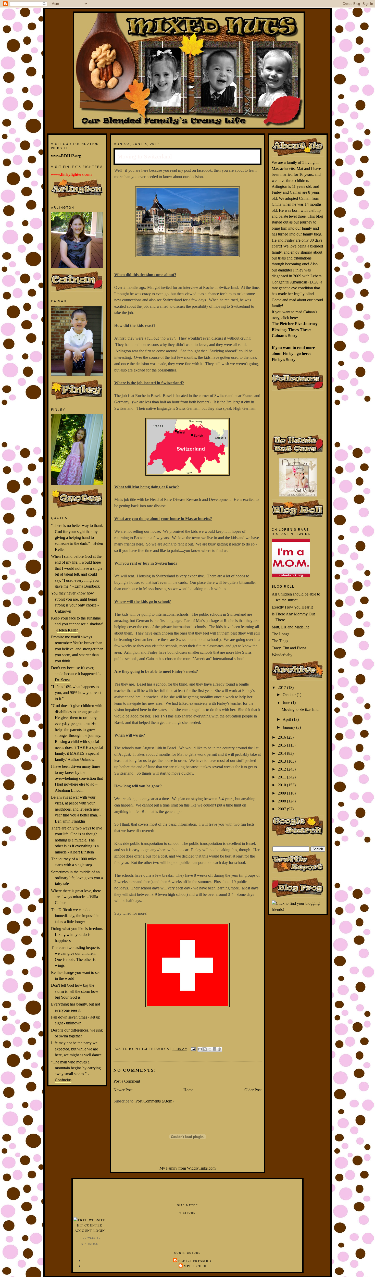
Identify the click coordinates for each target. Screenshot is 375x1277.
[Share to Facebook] (214, 1049)
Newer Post (123, 1090)
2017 (282, 687)
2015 (282, 745)
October (290, 694)
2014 (282, 753)
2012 (282, 769)
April (287, 719)
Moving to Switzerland (300, 709)
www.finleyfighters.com (71, 174)
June (287, 702)
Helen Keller (67, 630)
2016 (282, 737)
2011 (282, 777)
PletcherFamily (195, 1260)
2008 (282, 801)
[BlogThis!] (204, 1049)
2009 (282, 793)
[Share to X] (209, 1049)
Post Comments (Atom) (154, 1101)
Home (188, 1090)
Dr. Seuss (62, 680)
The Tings (280, 641)
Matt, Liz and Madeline (290, 627)
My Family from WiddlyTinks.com (187, 1168)
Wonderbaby (282, 655)
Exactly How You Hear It (292, 607)
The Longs (280, 634)
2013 (282, 761)
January (289, 727)
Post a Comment (127, 1081)
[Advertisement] (187, 1190)
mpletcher (195, 1266)
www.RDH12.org (66, 156)
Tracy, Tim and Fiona (289, 648)
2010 (282, 785)
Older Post (252, 1090)
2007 (282, 809)
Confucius (63, 1080)
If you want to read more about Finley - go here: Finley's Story (293, 353)
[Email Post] (193, 1048)
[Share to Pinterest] (219, 1049)
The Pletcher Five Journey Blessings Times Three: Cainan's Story (295, 329)
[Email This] (200, 1049)
